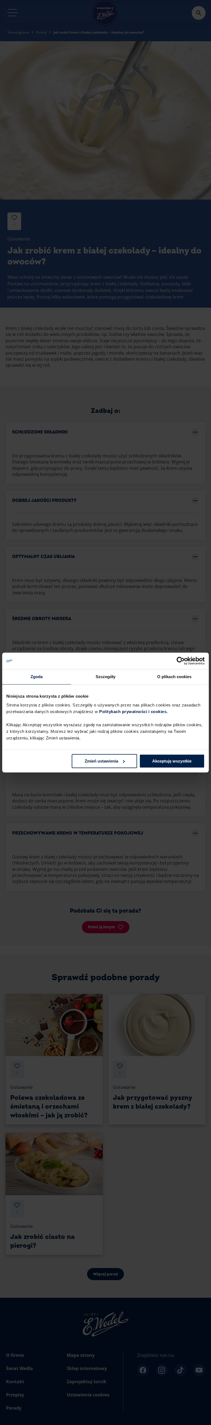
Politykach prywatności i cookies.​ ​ (134, 711)
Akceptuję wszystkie (171, 761)
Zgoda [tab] (36, 676)
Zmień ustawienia (101, 761)
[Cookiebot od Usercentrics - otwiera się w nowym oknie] (181, 661)
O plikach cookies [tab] (174, 676)
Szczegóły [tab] (106, 676)
